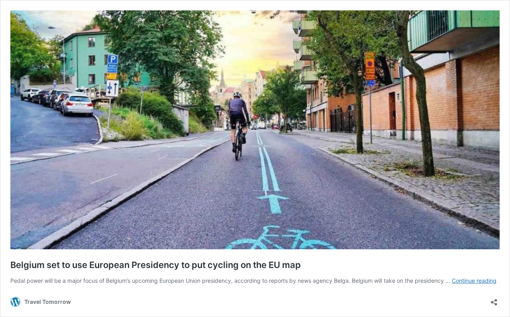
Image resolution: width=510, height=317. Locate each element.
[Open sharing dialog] (494, 300)
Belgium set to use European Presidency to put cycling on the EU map (155, 265)
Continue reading (474, 280)
